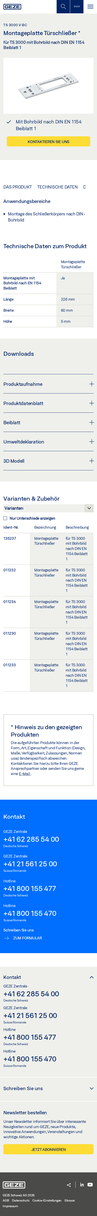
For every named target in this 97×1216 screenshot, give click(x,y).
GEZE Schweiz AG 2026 (19, 1195)
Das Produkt (17, 186)
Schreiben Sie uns (23, 1088)
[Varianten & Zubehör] (48, 509)
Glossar (70, 1200)
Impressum (10, 1206)
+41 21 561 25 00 (30, 864)
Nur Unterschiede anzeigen (32, 518)
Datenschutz (20, 1200)
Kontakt (12, 977)
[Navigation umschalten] (90, 6)
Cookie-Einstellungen (46, 1200)
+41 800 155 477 (29, 888)
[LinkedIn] (82, 1185)
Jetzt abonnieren (48, 1149)
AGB (6, 1200)
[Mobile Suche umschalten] (63, 6)
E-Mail (25, 773)
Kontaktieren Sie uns (48, 141)
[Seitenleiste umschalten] (76, 6)
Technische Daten (57, 186)
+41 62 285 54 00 (31, 839)
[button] (68, 1185)
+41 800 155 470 (29, 913)
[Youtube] (90, 1185)
